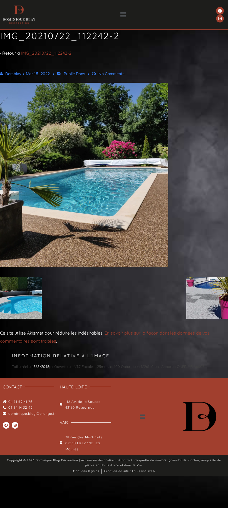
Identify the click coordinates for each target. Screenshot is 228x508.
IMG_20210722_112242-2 (46, 53)
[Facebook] (220, 11)
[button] (123, 14)
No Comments (111, 73)
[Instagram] (220, 18)
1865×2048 (40, 366)
